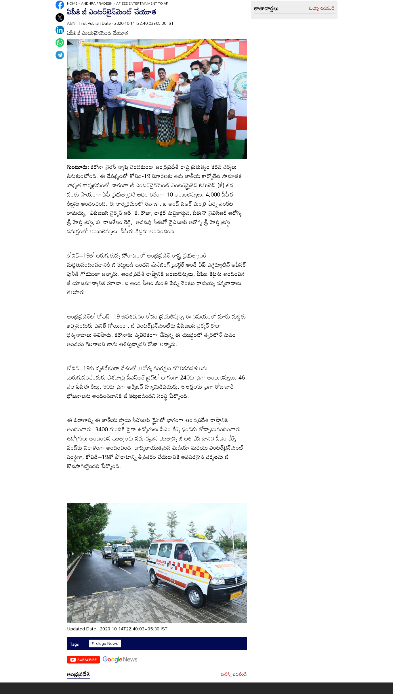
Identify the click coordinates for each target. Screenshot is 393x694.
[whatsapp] (60, 42)
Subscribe (87, 659)
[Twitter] (60, 17)
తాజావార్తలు (266, 8)
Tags (74, 644)
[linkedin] (60, 30)
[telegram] (60, 55)
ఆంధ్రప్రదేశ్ (78, 673)
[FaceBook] (60, 5)
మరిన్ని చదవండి (234, 674)
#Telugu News (105, 643)
